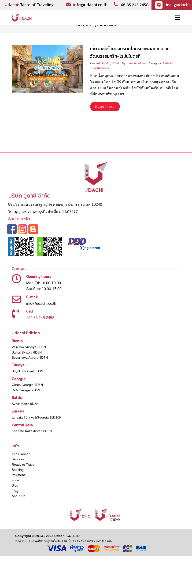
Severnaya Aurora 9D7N (30, 357)
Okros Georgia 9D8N (27, 385)
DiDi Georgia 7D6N (26, 390)
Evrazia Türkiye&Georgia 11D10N (37, 417)
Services (18, 459)
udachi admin (137, 63)
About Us (18, 496)
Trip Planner (21, 454)
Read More (105, 106)
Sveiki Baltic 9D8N (25, 404)
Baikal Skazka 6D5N (27, 352)
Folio (15, 480)
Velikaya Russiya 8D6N (29, 347)
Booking (18, 470)
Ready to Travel (23, 464)
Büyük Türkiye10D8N (27, 371)
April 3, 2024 (111, 63)
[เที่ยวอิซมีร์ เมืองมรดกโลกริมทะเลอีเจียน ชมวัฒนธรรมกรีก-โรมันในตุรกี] (47, 69)
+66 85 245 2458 (134, 5)
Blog (15, 485)
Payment (18, 475)
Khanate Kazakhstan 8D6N (32, 431)
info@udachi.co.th (90, 4)
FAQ (15, 491)
